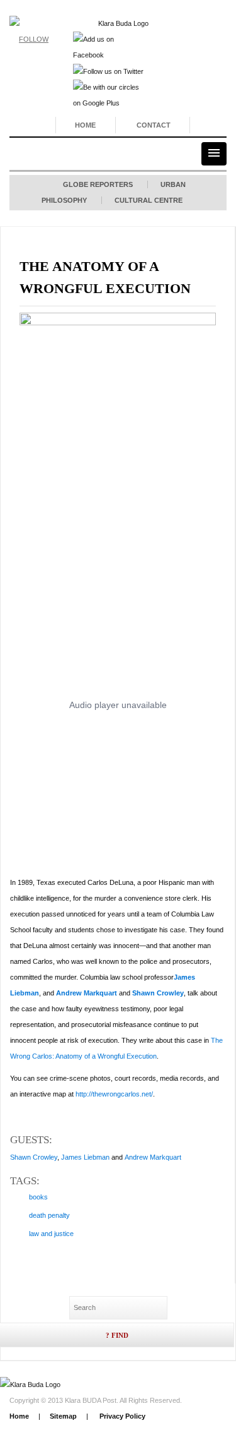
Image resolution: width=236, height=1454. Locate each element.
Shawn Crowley (158, 993)
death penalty (49, 1215)
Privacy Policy (121, 1416)
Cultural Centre (149, 200)
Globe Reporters (98, 184)
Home (85, 125)
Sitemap (63, 1416)
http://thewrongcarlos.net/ (114, 1094)
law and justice (51, 1233)
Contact (154, 125)
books (38, 1197)
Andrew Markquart (86, 993)
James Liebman (85, 1157)
